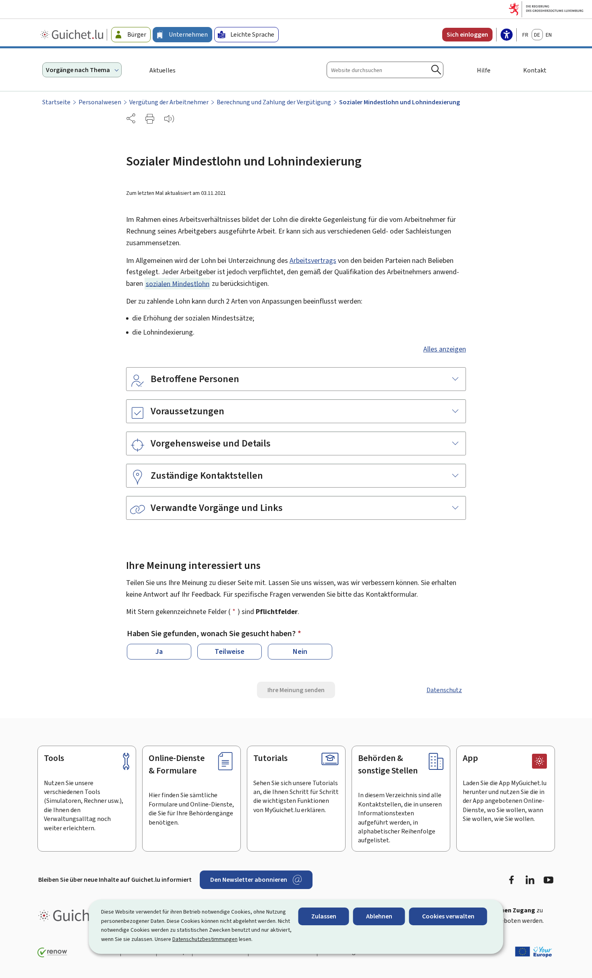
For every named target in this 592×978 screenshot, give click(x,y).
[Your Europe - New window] (533, 952)
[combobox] (385, 70)
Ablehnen (379, 916)
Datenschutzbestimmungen (205, 939)
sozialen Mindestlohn (177, 283)
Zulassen (323, 916)
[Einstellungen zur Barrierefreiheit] (507, 35)
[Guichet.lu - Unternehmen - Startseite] (72, 34)
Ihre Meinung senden (296, 690)
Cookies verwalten (448, 916)
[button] (149, 118)
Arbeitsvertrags (313, 260)
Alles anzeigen (444, 349)
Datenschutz (444, 690)
